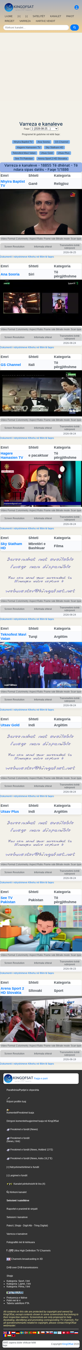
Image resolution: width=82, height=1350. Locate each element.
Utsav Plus (63, 153)
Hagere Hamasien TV (28, 147)
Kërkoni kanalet (17, 1192)
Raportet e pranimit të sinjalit (22, 1208)
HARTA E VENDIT (45, 21)
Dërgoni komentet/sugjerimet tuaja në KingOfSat (33, 1121)
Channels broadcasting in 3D (27, 1259)
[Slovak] (51, 1332)
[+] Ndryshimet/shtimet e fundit (23, 1167)
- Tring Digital (39, 1225)
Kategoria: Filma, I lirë (18, 1286)
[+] (19, 16)
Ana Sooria (44, 142)
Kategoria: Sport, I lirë (18, 1281)
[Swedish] (22, 1332)
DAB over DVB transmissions (22, 1267)
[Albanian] (13, 1335)
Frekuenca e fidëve (17, 1297)
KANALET (55, 16)
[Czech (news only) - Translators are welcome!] (47, 1332)
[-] (26, 16)
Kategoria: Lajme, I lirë (19, 1283)
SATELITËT (39, 16)
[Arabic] (63, 1332)
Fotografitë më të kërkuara (21, 1242)
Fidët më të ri (13, 1300)
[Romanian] (5, 1335)
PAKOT (70, 16)
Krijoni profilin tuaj (16, 1101)
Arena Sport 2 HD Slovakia (52, 158)
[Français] (9, 1332)
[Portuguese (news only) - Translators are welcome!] (30, 1332)
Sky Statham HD (54, 147)
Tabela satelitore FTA (18, 1303)
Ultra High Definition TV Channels (32, 1250)
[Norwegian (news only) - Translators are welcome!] (26, 1332)
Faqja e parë (40, 1078)
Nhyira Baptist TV (23, 142)
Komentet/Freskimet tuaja (20, 1112)
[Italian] (38, 1332)
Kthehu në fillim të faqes (41, 256)
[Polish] (43, 1332)
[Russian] (72, 1332)
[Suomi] (59, 1332)
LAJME (9, 16)
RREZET (9, 21)
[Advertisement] (41, 76)
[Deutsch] (18, 1332)
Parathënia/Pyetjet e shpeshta (23, 1090)
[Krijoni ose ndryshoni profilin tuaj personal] (76, 7)
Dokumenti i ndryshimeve (13, 256)
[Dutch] (13, 1332)
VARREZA (25, 21)
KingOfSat (67, 1344)
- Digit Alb (26, 1225)
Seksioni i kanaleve (17, 1217)
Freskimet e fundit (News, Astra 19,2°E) (31, 1158)
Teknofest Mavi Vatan (24, 153)
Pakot (10, 1225)
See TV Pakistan (24, 158)
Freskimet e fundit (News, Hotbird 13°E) (31, 1149)
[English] (5, 1332)
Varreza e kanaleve (17, 1234)
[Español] (34, 1332)
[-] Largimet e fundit (17, 1175)
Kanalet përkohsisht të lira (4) (29, 1183)
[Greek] (55, 1332)
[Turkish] (68, 1332)
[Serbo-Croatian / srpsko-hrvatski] (76, 1332)
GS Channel (61, 142)
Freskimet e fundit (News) (24, 1129)
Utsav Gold (47, 153)
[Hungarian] (9, 1335)
